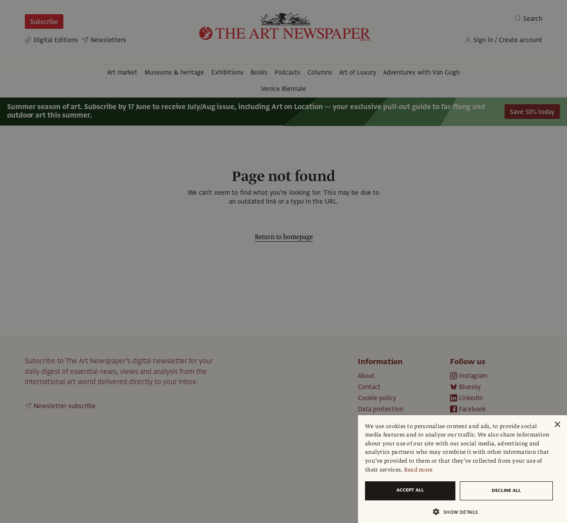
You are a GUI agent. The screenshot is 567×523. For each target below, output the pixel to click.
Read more (418, 470)
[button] (459, 511)
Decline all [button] (506, 490)
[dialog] (462, 469)
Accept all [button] (410, 490)
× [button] (557, 424)
